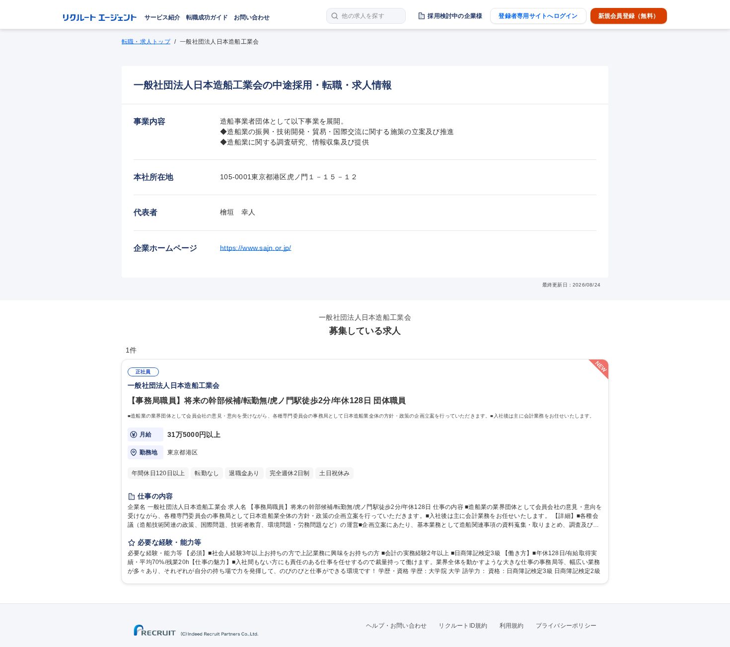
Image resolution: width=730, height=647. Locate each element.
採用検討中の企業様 (455, 15)
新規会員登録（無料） (628, 15)
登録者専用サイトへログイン (538, 15)
